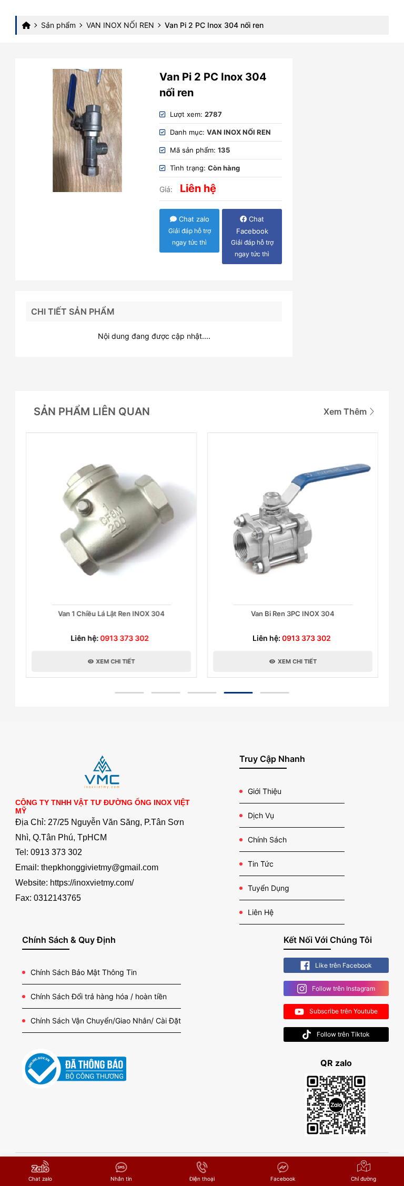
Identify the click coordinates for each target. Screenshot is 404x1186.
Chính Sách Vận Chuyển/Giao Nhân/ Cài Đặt (106, 1020)
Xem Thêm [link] (346, 411)
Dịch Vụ (261, 815)
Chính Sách (267, 839)
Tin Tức (261, 863)
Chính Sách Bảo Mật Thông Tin (84, 972)
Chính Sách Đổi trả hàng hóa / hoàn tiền (99, 996)
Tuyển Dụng (268, 887)
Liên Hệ (261, 912)
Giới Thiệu (264, 791)
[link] (87, 130)
